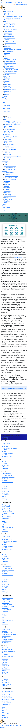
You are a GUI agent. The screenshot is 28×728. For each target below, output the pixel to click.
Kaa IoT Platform (6, 443)
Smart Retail (5, 493)
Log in (3, 102)
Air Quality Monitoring (8, 513)
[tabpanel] (14, 410)
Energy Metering (6, 516)
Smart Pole (5, 515)
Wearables (5, 498)
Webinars (18, 4)
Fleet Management (7, 511)
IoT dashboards (6, 28)
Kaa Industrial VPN (7, 456)
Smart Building (6, 510)
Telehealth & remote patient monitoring (12, 388)
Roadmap (4, 522)
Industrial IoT (5, 486)
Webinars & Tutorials (7, 527)
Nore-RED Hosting (7, 455)
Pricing (4, 98)
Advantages (5, 462)
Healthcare (5, 485)
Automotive (5, 480)
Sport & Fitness (6, 494)
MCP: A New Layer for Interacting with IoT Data (13, 2)
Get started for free (7, 438)
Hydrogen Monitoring (7, 475)
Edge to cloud (5, 465)
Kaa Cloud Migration (7, 453)
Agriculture (5, 478)
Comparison (5, 463)
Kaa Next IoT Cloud (7, 446)
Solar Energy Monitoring (8, 477)
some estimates (18, 257)
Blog (3, 526)
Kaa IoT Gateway (6, 450)
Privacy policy (10, 725)
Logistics (4, 488)
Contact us (5, 99)
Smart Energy (5, 491)
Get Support (24, 4)
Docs (14, 4)
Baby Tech (4, 499)
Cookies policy (17, 725)
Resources (5, 54)
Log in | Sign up (6, 108)
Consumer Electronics (7, 482)
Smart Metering (6, 508)
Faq (3, 524)
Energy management (7, 505)
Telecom (4, 496)
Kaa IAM (4, 451)
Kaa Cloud (4, 445)
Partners (4, 96)
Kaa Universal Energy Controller (10, 448)
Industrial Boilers (6, 473)
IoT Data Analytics (6, 467)
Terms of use (3, 725)
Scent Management (7, 518)
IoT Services (5, 468)
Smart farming (6, 506)
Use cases (4, 64)
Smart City (4, 490)
